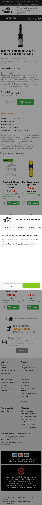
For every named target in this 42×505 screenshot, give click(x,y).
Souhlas (7, 228)
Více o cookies (35, 228)
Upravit (13, 286)
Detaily (21, 228)
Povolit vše (31, 286)
